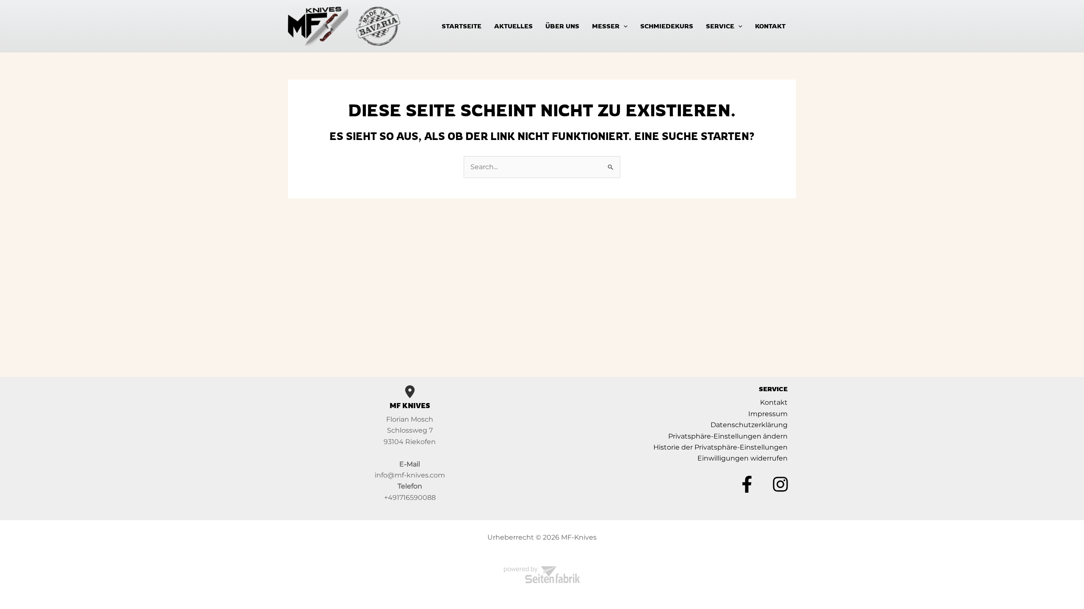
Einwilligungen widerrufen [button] (742, 458)
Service (720, 26)
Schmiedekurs (666, 26)
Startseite (461, 26)
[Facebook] (747, 484)
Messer (605, 26)
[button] (623, 26)
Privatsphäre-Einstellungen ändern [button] (728, 436)
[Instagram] (780, 484)
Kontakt (770, 26)
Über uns (562, 26)
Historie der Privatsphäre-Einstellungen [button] (720, 447)
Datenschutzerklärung (749, 425)
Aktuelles (513, 26)
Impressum (768, 414)
